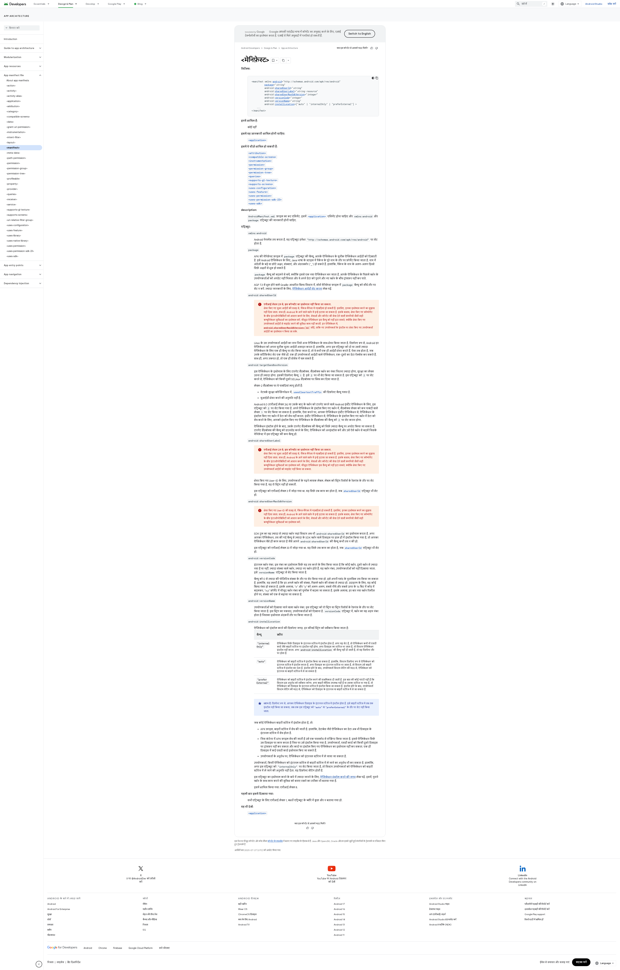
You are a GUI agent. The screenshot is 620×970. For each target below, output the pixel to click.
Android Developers (250, 48)
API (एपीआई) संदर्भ (437, 914)
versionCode (282, 97)
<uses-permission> (260, 195)
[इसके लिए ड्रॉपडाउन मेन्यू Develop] (99, 4)
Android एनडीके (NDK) (440, 924)
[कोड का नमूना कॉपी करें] (377, 78)
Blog (140, 3)
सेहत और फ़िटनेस (150, 914)
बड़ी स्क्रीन (242, 903)
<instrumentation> (260, 160)
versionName (282, 100)
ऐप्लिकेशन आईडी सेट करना (307, 288)
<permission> (256, 164)
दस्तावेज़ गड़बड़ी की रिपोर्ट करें (537, 909)
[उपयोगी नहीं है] (376, 48)
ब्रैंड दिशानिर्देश (73, 962)
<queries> (254, 176)
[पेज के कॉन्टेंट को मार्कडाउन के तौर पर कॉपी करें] (283, 60)
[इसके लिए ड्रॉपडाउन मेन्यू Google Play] (125, 4)
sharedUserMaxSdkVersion (290, 94)
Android (51, 903)
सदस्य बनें (581, 962)
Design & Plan (65, 3)
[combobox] (531, 4)
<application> (257, 140)
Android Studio (593, 3)
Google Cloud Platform (141, 948)
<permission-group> (260, 168)
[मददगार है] (371, 48)
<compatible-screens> (262, 156)
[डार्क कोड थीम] (373, 78)
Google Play (114, 3)
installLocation (284, 104)
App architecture (16, 16)
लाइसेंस (60, 962)
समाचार (50, 924)
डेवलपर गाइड (434, 909)
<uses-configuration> (262, 188)
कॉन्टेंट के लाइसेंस (275, 841)
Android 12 (339, 929)
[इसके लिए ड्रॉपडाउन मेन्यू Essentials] (50, 4)
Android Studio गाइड (439, 903)
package (269, 84)
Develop (90, 3)
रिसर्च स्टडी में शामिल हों (534, 919)
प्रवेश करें (612, 3)
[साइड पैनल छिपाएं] (39, 964)
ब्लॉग (49, 929)
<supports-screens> (260, 184)
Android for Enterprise (58, 909)
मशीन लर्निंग (148, 909)
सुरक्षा (49, 914)
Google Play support (535, 914)
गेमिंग (145, 903)
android (277, 81)
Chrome (102, 948)
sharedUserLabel (284, 91)
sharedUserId (282, 88)
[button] (19, 48)
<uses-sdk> (255, 203)
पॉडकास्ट (51, 934)
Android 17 (339, 903)
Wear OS (242, 909)
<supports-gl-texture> (262, 180)
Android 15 (339, 914)
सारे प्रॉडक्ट (164, 948)
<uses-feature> (258, 191)
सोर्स (49, 919)
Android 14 (339, 919)
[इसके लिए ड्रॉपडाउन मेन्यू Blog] (147, 4)
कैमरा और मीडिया (150, 919)
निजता (145, 924)
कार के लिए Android (247, 919)
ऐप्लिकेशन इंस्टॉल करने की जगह (338, 777)
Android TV (244, 924)
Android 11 (339, 934)
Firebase (117, 948)
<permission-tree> (260, 172)
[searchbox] (22, 28)
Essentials (40, 3)
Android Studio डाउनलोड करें (442, 919)
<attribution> (257, 153)
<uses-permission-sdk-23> (265, 199)
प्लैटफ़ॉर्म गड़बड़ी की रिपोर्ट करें (537, 903)
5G (144, 929)
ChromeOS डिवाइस (247, 914)
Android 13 (339, 924)
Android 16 (339, 909)
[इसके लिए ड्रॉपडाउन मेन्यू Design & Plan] (77, 4)
